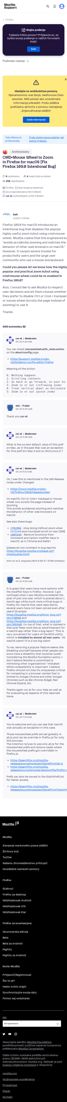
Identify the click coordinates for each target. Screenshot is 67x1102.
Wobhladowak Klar (14, 912)
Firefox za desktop (14, 894)
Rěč (5, 1017)
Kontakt (8, 1097)
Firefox (9, 19)
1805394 (16, 534)
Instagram (15, 1034)
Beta (5, 937)
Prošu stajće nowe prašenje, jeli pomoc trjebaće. (46, 139)
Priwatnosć (10, 1085)
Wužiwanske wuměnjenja (19, 1079)
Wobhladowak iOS (14, 906)
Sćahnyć (8, 888)
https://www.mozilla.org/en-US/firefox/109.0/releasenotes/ (30, 490)
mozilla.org (10, 1073)
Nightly (7, 949)
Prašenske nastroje (14, 61)
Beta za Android (12, 943)
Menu (54, 6)
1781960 (15, 528)
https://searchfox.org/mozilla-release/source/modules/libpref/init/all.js (36, 762)
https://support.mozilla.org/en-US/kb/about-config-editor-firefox (32, 360)
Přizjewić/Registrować (17, 974)
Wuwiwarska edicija (15, 931)
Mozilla (11, 824)
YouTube (9, 1034)
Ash (15, 214)
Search (47, 6)
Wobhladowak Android (17, 900)
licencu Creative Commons (19, 1065)
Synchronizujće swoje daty (20, 992)
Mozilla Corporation (31, 1048)
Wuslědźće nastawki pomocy (21, 869)
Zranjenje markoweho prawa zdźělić (25, 845)
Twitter (7, 857)
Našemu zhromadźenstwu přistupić (25, 863)
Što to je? (9, 980)
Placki (6, 1091)
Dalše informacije (36, 119)
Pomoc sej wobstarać (16, 998)
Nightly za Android (14, 955)
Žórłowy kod (11, 851)
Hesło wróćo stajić (14, 986)
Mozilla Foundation (39, 1042)
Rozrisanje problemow (30, 187)
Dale (33, 49)
